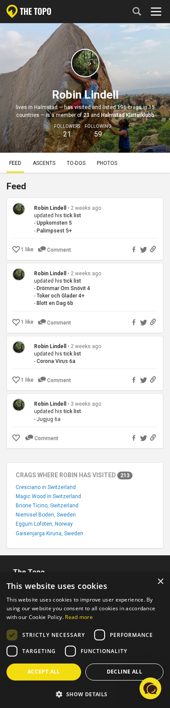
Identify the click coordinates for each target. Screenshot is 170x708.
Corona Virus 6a (56, 361)
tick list (72, 215)
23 (86, 115)
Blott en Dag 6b (55, 303)
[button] (85, 694)
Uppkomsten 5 (54, 223)
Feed (15, 163)
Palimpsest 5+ (54, 231)
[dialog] (85, 640)
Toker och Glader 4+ (61, 296)
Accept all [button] (43, 671)
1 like (27, 249)
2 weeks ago (86, 208)
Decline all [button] (124, 671)
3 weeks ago (86, 404)
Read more (79, 617)
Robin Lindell (50, 208)
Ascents (44, 163)
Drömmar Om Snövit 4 (63, 288)
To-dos (76, 163)
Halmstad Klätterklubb (127, 115)
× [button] (160, 581)
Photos (107, 163)
